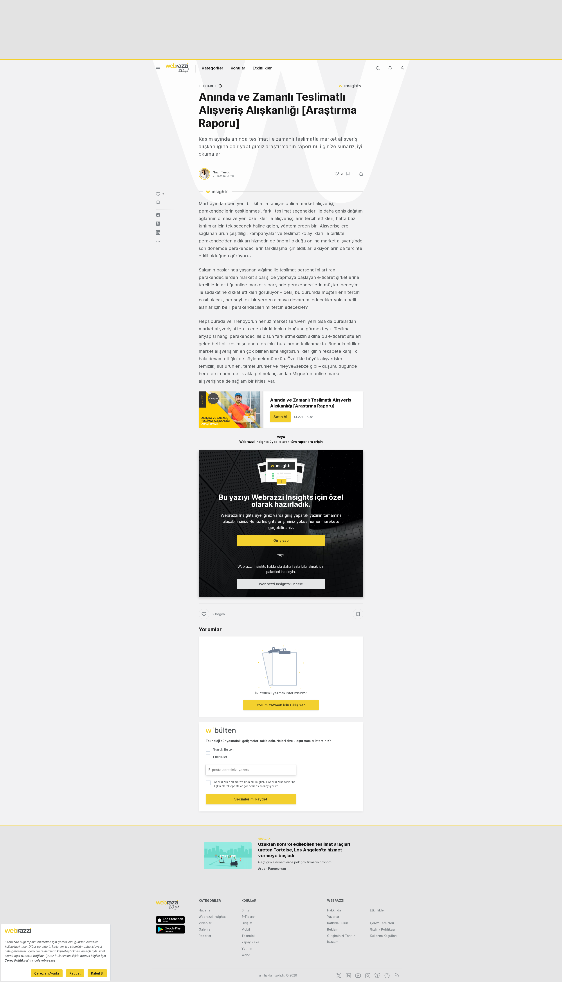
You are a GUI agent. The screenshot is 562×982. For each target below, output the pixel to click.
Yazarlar (333, 916)
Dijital (245, 910)
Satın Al (280, 417)
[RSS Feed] (396, 975)
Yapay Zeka (250, 942)
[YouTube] (357, 975)
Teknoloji (248, 936)
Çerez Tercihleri (382, 923)
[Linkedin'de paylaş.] (158, 232)
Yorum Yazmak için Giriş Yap (281, 705)
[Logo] (177, 68)
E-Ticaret (207, 86)
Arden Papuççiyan (272, 868)
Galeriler (205, 929)
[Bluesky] (377, 975)
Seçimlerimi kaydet (250, 799)
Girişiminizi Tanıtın (341, 936)
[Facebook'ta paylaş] (158, 215)
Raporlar (205, 936)
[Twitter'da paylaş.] (158, 224)
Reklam (332, 929)
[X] (338, 975)
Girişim (246, 923)
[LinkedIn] (348, 975)
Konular (238, 68)
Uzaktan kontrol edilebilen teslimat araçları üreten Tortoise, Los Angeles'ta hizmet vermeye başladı (304, 850)
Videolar (205, 923)
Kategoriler (212, 68)
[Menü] (158, 69)
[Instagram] (367, 975)
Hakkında (334, 910)
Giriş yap (281, 540)
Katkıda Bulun (337, 923)
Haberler (205, 910)
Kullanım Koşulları (383, 936)
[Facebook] (386, 975)
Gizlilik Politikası (382, 929)
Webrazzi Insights (212, 916)
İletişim (333, 942)
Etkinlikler (262, 68)
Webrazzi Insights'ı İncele (281, 584)
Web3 (245, 955)
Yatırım (246, 948)
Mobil (245, 929)
